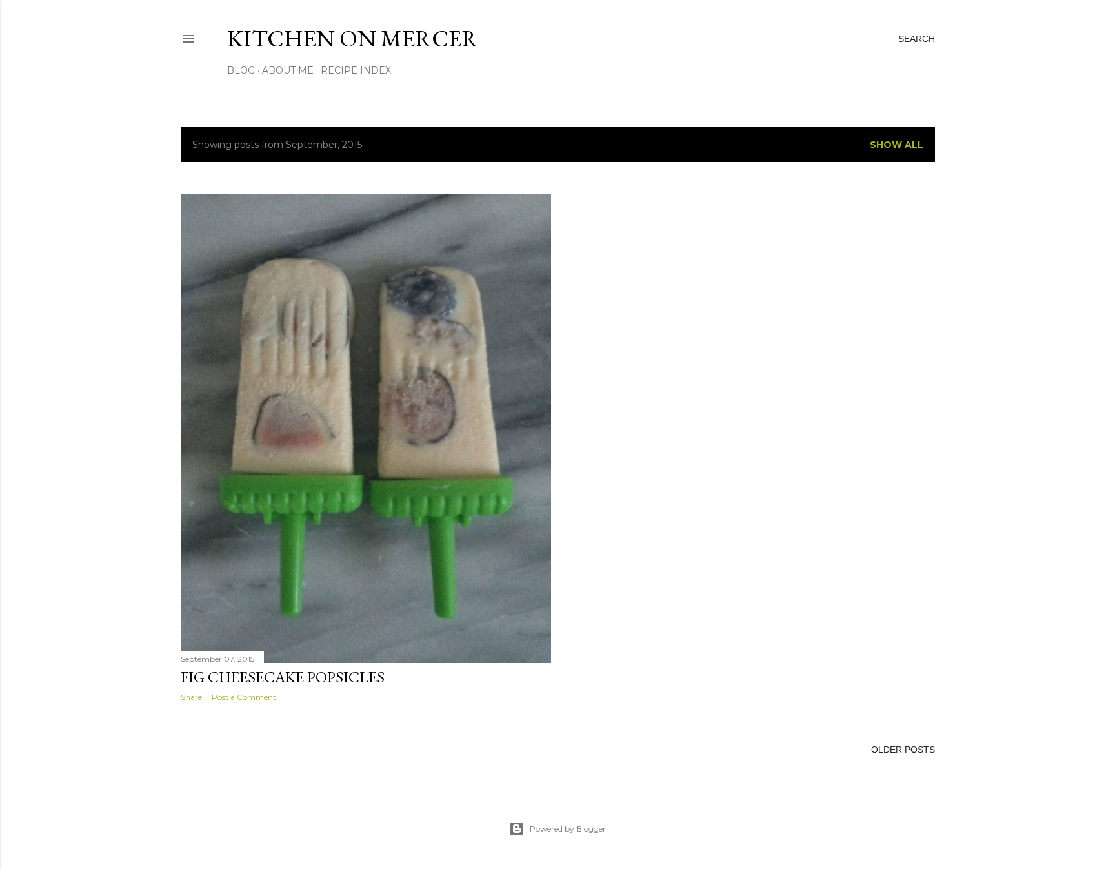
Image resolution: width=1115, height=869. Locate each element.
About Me (288, 70)
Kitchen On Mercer (352, 38)
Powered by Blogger (568, 828)
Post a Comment (244, 697)
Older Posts (903, 749)
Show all (896, 144)
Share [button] (191, 697)
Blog (241, 70)
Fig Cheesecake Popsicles (283, 677)
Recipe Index (356, 70)
